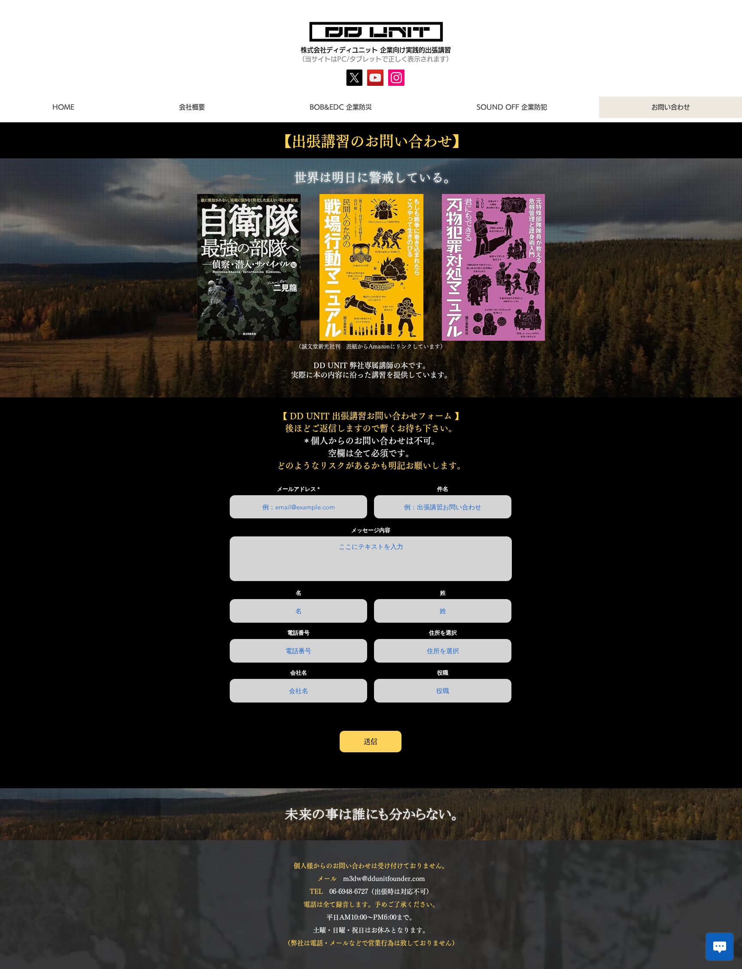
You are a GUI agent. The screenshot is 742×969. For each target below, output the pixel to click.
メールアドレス (296, 489)
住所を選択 (443, 633)
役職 (442, 672)
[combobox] (442, 651)
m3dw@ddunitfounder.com (384, 878)
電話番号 (298, 633)
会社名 (298, 672)
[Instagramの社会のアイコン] (396, 78)
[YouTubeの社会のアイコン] (375, 78)
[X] (354, 78)
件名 (442, 489)
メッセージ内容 (370, 530)
